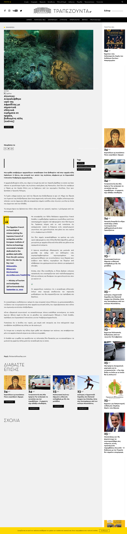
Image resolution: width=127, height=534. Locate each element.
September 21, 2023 (14, 290)
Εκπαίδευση (51, 2)
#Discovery (11, 269)
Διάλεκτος (71, 2)
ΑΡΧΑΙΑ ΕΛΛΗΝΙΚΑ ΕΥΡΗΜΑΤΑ (86, 166)
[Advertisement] (40, 163)
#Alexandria (11, 266)
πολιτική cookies (92, 530)
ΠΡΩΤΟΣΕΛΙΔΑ (95, 20)
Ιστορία (26, 2)
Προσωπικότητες (89, 2)
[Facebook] (5, 11)
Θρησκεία (42, 2)
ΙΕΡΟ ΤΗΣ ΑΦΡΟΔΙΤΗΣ (84, 169)
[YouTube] (15, 11)
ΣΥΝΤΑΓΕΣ (63, 20)
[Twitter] (21, 11)
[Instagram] (9, 11)
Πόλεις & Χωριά (61, 2)
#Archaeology (12, 272)
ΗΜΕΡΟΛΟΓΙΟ (75, 20)
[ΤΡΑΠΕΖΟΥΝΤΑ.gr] (63, 10)
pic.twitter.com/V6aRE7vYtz (18, 275)
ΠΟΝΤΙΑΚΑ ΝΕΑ (40, 20)
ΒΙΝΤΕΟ (85, 20)
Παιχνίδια (79, 2)
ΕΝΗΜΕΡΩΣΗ (52, 20)
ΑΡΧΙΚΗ (29, 20)
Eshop (107, 11)
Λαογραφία (34, 2)
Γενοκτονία (100, 2)
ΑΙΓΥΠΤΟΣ (80, 163)
